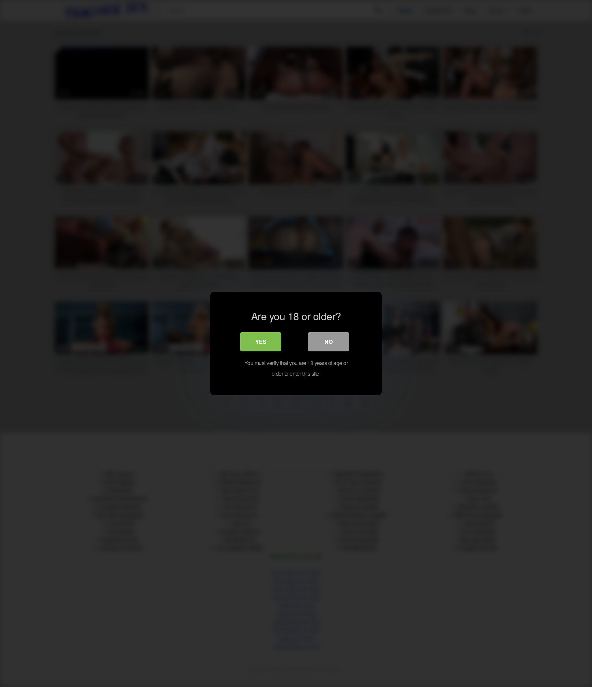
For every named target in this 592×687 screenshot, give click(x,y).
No (328, 342)
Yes (261, 342)
